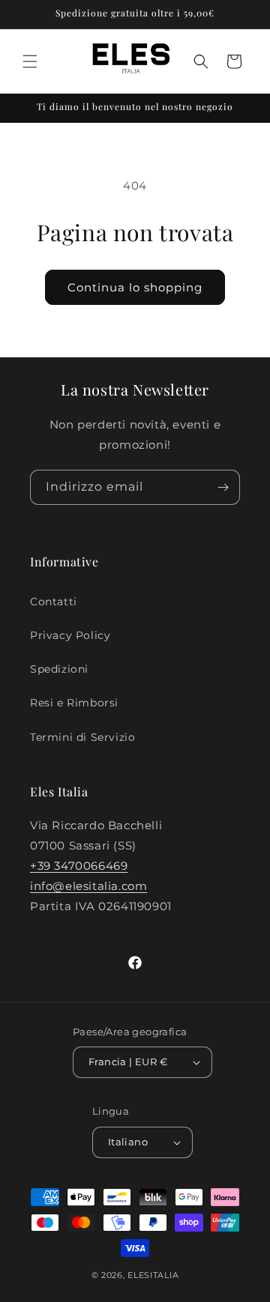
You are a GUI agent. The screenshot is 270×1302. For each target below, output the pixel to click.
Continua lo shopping (135, 287)
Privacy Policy (70, 635)
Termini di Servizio (82, 737)
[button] (30, 61)
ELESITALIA (153, 1275)
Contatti (53, 601)
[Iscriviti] (222, 487)
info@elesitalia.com (88, 886)
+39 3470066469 (79, 866)
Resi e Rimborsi (74, 702)
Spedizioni (59, 669)
